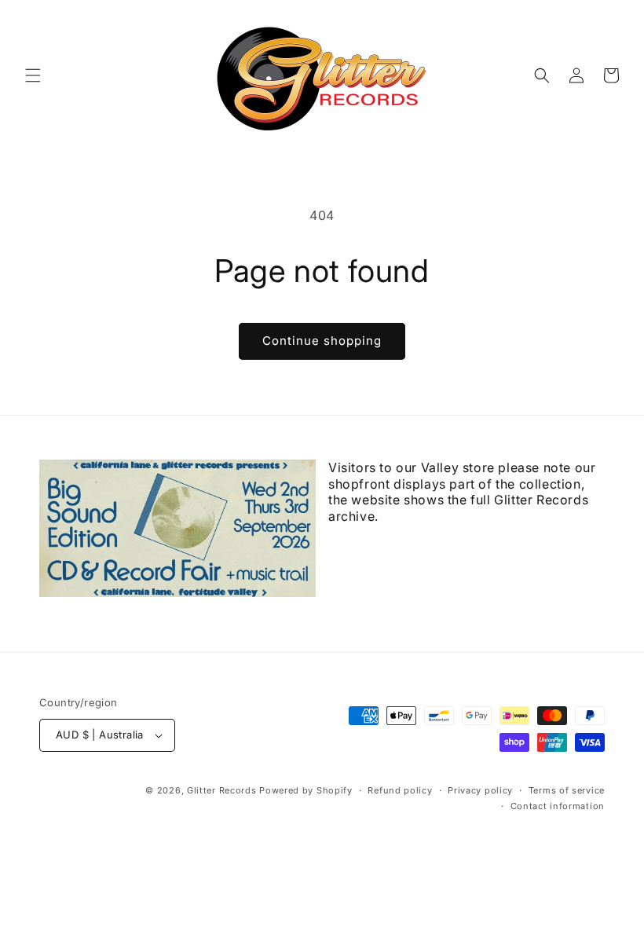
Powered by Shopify (306, 790)
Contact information (557, 806)
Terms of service (567, 790)
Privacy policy (480, 790)
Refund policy (400, 790)
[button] (33, 75)
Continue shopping (322, 340)
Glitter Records (222, 790)
